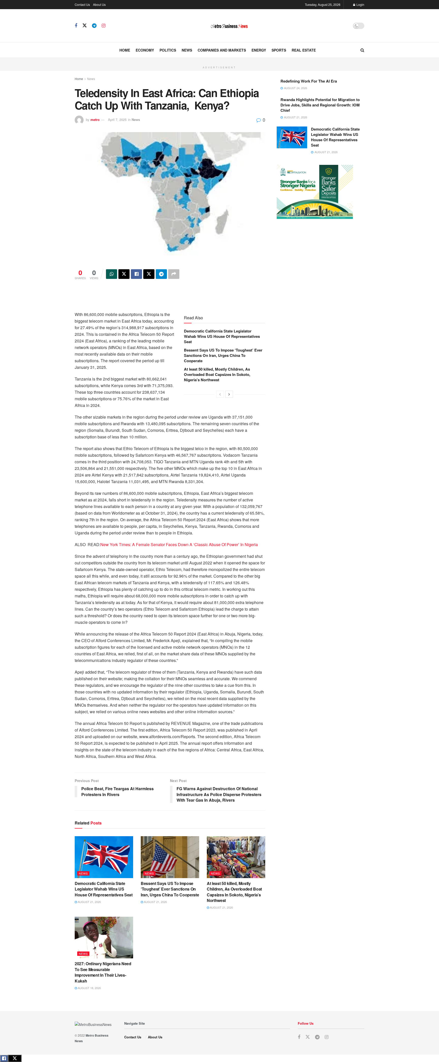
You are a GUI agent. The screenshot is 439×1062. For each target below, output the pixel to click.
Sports (279, 50)
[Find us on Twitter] (84, 25)
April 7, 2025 (117, 119)
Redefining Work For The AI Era (308, 81)
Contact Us (82, 4)
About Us (99, 4)
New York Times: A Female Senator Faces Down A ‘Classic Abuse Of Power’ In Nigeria (179, 544)
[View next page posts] (229, 394)
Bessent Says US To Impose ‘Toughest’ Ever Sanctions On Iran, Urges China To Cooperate (223, 355)
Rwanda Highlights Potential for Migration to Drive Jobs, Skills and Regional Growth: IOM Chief (320, 105)
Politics (168, 50)
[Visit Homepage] (229, 25)
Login (360, 4)
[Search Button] (362, 50)
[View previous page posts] (220, 394)
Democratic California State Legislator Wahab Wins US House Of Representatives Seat (222, 336)
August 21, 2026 (89, 902)
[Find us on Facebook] (76, 25)
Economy (145, 50)
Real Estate (304, 50)
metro (95, 119)
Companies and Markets (222, 50)
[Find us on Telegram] (94, 25)
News (187, 50)
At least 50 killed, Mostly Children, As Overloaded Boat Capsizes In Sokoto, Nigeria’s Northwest (217, 374)
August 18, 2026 (89, 988)
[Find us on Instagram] (103, 25)
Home (124, 50)
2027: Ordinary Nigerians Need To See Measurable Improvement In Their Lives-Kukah (103, 972)
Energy (259, 50)
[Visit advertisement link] (219, 61)
